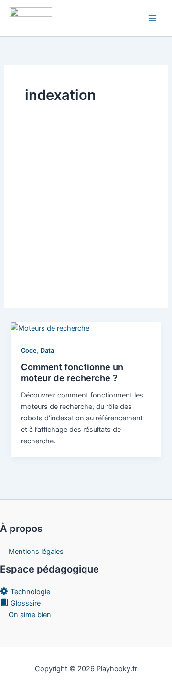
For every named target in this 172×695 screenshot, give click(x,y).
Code (29, 350)
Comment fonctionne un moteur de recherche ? (72, 373)
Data (47, 350)
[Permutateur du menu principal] (152, 18)
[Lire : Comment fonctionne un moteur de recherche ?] (50, 327)
